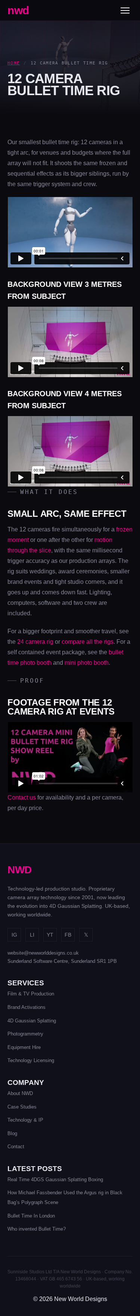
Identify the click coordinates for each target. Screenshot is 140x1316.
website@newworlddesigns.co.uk (43, 953)
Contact (15, 1146)
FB (68, 935)
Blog (12, 1133)
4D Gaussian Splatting (31, 1021)
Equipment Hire (24, 1047)
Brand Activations (26, 1007)
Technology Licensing (30, 1060)
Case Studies (22, 1107)
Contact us (21, 797)
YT (50, 935)
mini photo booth (87, 662)
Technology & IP (25, 1120)
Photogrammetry (25, 1034)
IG (14, 935)
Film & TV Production (30, 994)
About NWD (20, 1093)
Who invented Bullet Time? (36, 1229)
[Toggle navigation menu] (125, 10)
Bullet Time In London (31, 1216)
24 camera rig (35, 642)
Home (13, 63)
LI (32, 935)
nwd (18, 10)
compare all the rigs (87, 642)
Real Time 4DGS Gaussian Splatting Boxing (55, 1179)
